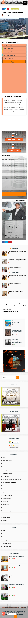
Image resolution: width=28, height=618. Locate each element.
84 (12, 595)
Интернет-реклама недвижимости (11, 507)
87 (12, 587)
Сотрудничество (6, 517)
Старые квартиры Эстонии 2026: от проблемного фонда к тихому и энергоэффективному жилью (17, 260)
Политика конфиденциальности (10, 607)
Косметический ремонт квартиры (10, 514)
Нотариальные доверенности (9, 488)
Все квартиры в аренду (14, 139)
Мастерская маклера (7, 536)
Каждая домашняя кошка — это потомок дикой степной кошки (17, 331)
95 (12, 558)
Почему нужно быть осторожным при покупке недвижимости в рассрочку (17, 341)
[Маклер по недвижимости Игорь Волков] (14, 371)
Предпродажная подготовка (9, 482)
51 (14, 595)
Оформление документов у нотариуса (12, 485)
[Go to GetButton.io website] (3, 616)
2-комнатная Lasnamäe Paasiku (10, 311)
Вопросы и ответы (7, 546)
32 (14, 576)
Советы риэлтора (7, 543)
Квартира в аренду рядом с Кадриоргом (16, 556)
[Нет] (26, 613)
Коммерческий (6, 504)
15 (14, 558)
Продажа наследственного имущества (12, 479)
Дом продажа (6, 476)
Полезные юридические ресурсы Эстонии (16, 321)
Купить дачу (5, 470)
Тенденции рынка (7, 540)
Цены (4, 457)
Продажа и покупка (7, 473)
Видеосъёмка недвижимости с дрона (11, 510)
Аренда (4, 530)
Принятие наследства (8, 492)
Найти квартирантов (7, 460)
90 (12, 576)
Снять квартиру (14, 9)
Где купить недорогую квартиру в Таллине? (17, 594)
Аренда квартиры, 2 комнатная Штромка (15, 291)
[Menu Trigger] (25, 3)
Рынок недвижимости (8, 533)
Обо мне (10, 575)
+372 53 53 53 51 (13, 223)
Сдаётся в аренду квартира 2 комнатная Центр (17, 251)
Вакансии (5, 520)
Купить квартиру (14, 150)
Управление (5, 501)
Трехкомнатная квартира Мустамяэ (14, 267)
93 (12, 567)
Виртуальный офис (7, 495)
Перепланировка (7, 498)
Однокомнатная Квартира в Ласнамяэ (16, 565)
